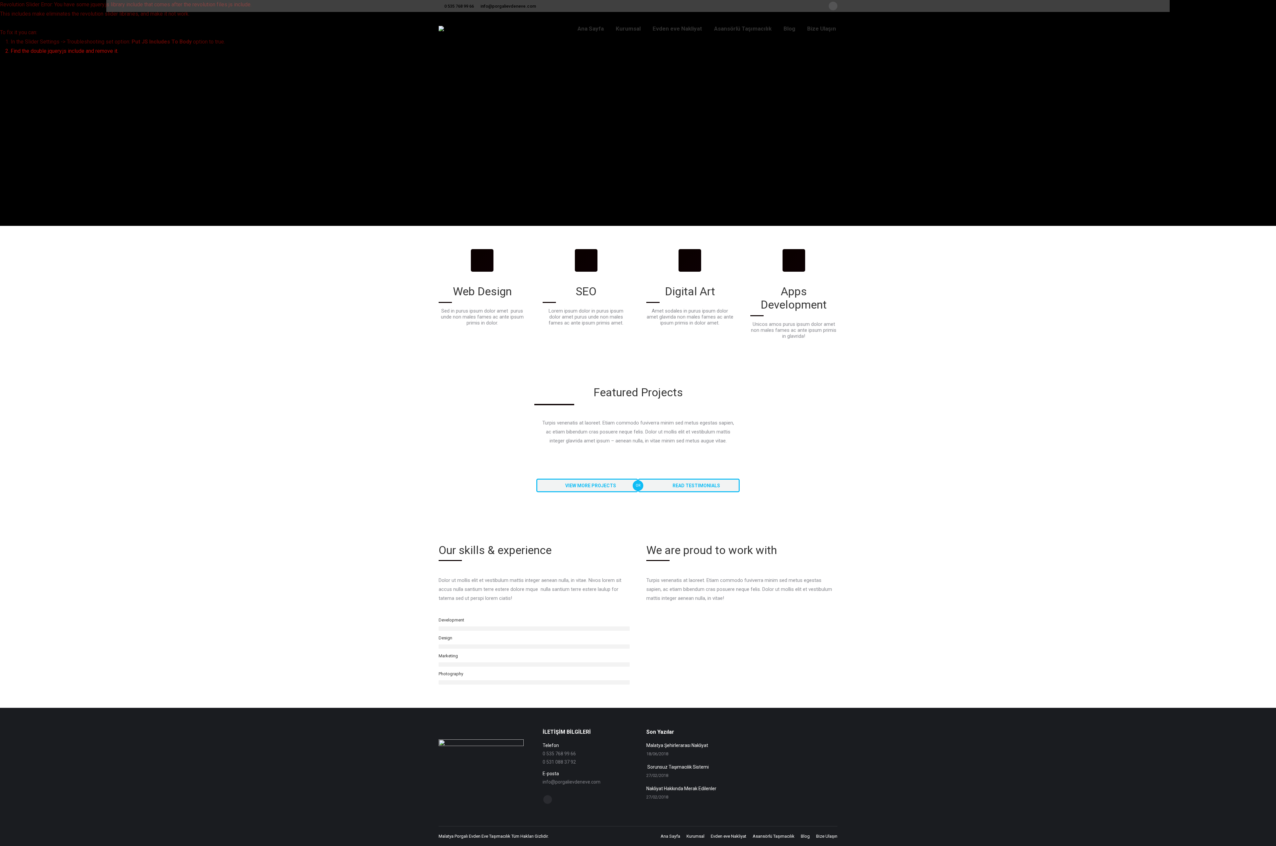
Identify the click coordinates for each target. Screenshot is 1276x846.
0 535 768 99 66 (459, 6)
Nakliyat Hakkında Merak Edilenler (681, 788)
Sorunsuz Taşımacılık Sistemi (677, 767)
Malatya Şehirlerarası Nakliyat (677, 745)
